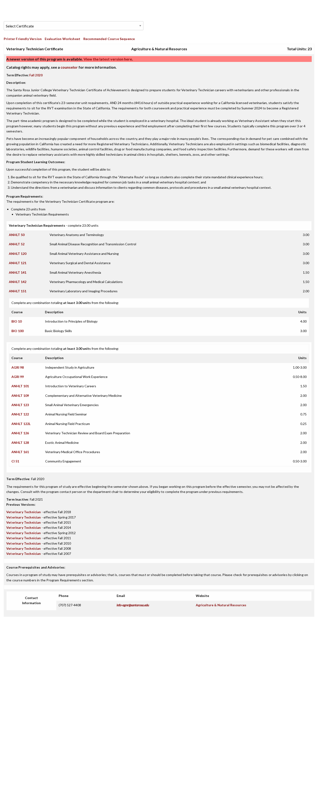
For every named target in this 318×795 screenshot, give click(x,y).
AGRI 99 (17, 377)
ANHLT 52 (16, 244)
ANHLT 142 (17, 282)
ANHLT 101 (20, 386)
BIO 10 (16, 321)
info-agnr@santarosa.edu (133, 605)
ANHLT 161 (20, 452)
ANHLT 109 (20, 396)
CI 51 (15, 461)
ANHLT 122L (20, 424)
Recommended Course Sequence (109, 39)
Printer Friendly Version (23, 39)
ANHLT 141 (17, 272)
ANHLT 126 (20, 433)
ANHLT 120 (17, 254)
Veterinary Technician (23, 512)
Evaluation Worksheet (62, 39)
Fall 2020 (36, 75)
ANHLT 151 (17, 291)
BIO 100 (17, 331)
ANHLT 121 (17, 263)
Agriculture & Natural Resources (221, 605)
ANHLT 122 (20, 414)
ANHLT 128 (20, 443)
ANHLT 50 (16, 235)
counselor (69, 67)
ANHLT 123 (20, 405)
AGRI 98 (17, 367)
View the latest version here (107, 59)
